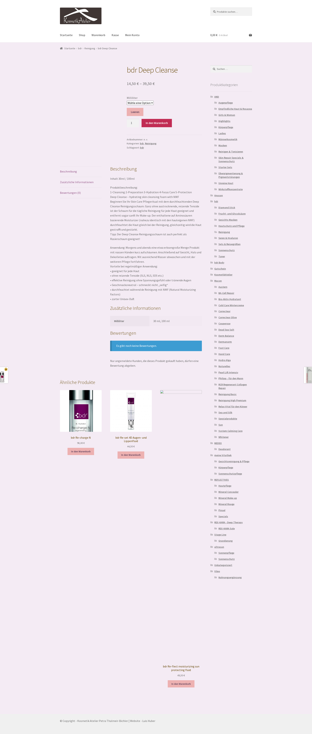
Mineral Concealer (228, 491)
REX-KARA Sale (226, 528)
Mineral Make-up (227, 498)
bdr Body (219, 262)
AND (216, 96)
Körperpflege (225, 127)
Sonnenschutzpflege (230, 473)
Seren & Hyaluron (228, 238)
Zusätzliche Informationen (77, 182)
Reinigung (89, 48)
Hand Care (224, 354)
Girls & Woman (226, 115)
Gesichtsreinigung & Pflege (233, 461)
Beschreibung (68, 171)
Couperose (224, 323)
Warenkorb (98, 35)
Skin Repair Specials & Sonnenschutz (231, 159)
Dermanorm (225, 341)
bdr (80, 48)
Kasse (115, 35)
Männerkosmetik (227, 139)
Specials (223, 516)
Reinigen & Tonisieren (230, 151)
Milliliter (132, 98)
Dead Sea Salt (226, 329)
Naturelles (224, 366)
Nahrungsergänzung (230, 577)
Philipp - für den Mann (230, 378)
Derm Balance (226, 335)
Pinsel (221, 510)
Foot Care (223, 347)
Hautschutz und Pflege (231, 226)
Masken (222, 145)
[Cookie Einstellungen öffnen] (8, 729)
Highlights (224, 121)
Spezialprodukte (227, 418)
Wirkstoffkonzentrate (230, 189)
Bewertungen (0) (70, 193)
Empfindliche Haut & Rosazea (235, 108)
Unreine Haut (225, 183)
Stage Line (220, 534)
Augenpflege (225, 102)
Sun (220, 424)
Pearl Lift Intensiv (228, 372)
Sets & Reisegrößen (229, 244)
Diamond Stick (226, 207)
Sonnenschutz (226, 250)
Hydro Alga (224, 360)
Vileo (217, 571)
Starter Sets (225, 167)
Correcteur (224, 311)
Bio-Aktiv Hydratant (229, 299)
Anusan (218, 195)
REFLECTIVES (221, 479)
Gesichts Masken (227, 219)
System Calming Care (230, 430)
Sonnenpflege (226, 552)
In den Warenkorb (157, 123)
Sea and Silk (225, 412)
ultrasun (219, 547)
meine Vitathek (222, 455)
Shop (82, 35)
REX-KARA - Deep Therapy (228, 522)
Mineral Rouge (226, 504)
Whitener (223, 437)
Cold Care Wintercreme (231, 305)
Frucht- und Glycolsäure (232, 213)
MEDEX (218, 443)
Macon (218, 280)
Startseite (66, 35)
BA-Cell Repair (226, 293)
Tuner (221, 256)
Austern (222, 287)
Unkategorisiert (223, 565)
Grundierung (225, 540)
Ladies (222, 133)
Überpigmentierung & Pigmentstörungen (230, 175)
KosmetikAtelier (223, 274)
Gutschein (220, 268)
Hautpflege (224, 485)
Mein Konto (132, 35)
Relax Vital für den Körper (232, 406)
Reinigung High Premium (232, 400)
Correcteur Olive (227, 317)
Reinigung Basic (227, 394)
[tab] (81, 171)
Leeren (135, 112)
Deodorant (224, 449)
